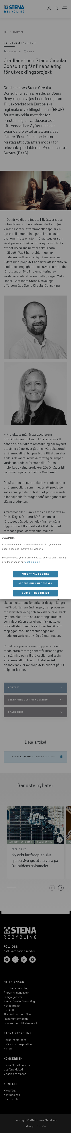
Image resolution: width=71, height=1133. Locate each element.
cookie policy (32, 562)
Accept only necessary (35, 583)
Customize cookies (35, 593)
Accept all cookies (36, 574)
